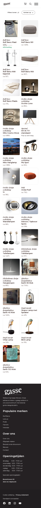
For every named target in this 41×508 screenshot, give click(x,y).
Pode (5, 422)
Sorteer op (27, 12)
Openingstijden (13, 456)
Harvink (5, 425)
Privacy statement (22, 495)
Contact (6, 450)
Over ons (9, 433)
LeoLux (5, 419)
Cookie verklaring (8, 495)
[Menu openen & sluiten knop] (36, 4)
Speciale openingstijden (11, 475)
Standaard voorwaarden (11, 499)
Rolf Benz (6, 416)
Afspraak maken (9, 441)
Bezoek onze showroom (12, 444)
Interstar (6, 427)
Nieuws (5, 447)
